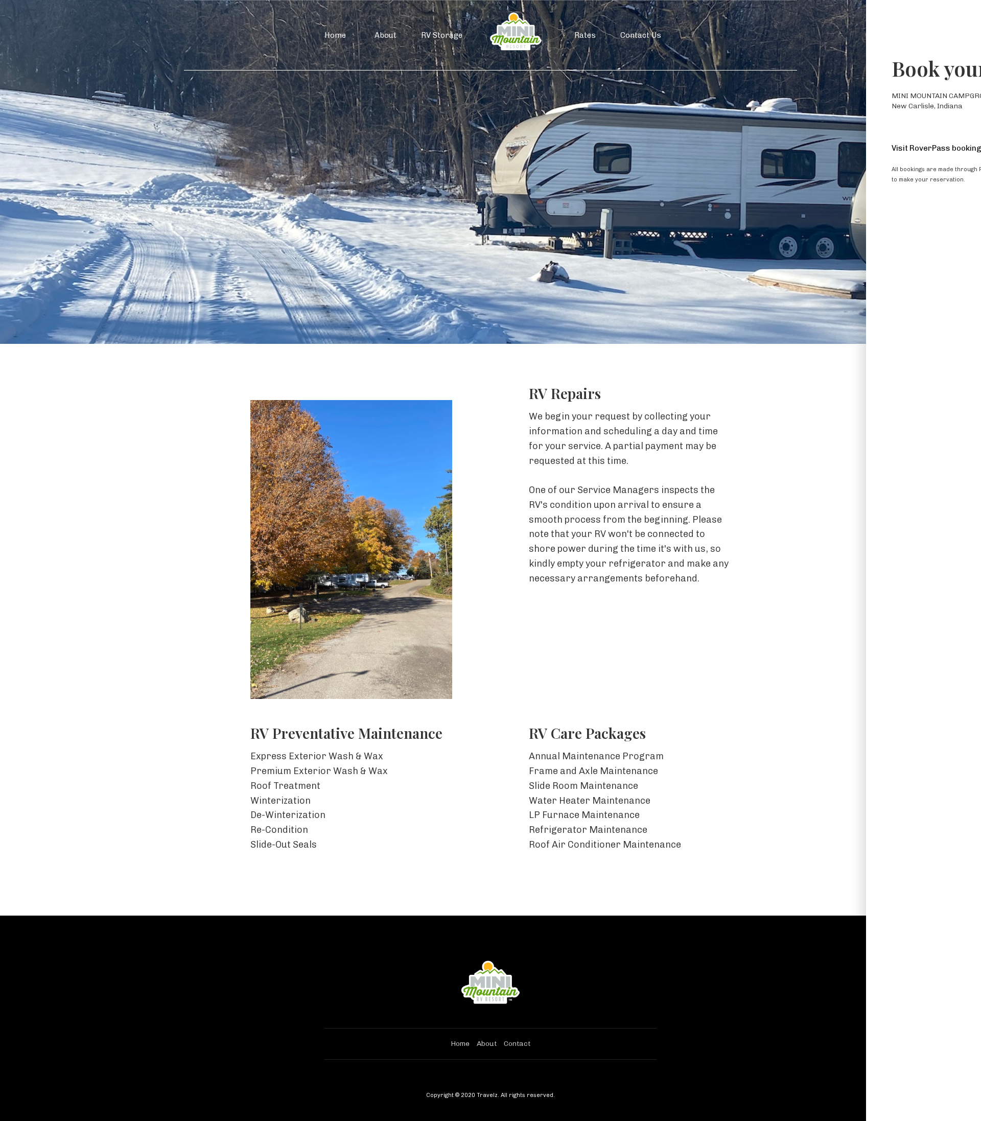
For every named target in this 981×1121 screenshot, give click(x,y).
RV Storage (441, 35)
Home (335, 35)
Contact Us (640, 35)
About (385, 35)
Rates (585, 35)
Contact (517, 1043)
